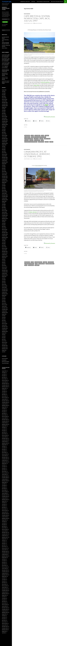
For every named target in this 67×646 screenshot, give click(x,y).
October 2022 (4, 160)
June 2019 (4, 223)
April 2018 (4, 245)
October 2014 (4, 311)
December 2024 (5, 119)
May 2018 (3, 243)
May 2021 (3, 187)
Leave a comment (38, 23)
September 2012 (5, 348)
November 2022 (5, 158)
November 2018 (5, 234)
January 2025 (4, 118)
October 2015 (4, 292)
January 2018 (4, 249)
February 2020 (4, 210)
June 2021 (4, 185)
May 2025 (3, 111)
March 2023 (4, 152)
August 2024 (4, 407)
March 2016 (4, 284)
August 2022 (4, 163)
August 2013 (4, 332)
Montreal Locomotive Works (31, 141)
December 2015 (5, 289)
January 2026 (4, 100)
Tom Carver (31, 265)
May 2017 (3, 262)
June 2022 (4, 166)
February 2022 (4, 173)
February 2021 (4, 191)
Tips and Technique (5, 363)
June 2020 (4, 204)
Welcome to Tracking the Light (57, 1)
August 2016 (4, 276)
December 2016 (5, 270)
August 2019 (4, 220)
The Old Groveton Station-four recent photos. (6, 55)
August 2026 (4, 89)
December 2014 (5, 307)
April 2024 (4, 132)
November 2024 (5, 121)
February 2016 (4, 285)
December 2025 (5, 102)
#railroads (27, 135)
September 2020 (5, 199)
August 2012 (4, 350)
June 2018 (4, 242)
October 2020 (4, 198)
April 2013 (4, 339)
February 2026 (4, 99)
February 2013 (4, 342)
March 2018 (4, 246)
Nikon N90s (36, 85)
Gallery (26, 140)
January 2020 (4, 212)
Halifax (31, 140)
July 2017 (3, 259)
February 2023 (4, 154)
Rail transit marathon (5, 361)
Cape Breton (27, 137)
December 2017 (5, 251)
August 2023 (4, 144)
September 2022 (5, 162)
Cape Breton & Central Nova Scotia (39, 137)
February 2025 (4, 116)
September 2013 (5, 331)
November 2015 (5, 290)
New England (41, 263)
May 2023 (3, 149)
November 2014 (5, 309)
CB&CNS (41, 138)
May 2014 (3, 318)
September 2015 (5, 293)
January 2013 (4, 343)
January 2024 (4, 136)
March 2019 (4, 227)
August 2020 (4, 201)
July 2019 (3, 221)
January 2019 (4, 231)
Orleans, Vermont (33, 212)
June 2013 (4, 336)
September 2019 (5, 218)
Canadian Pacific (38, 262)
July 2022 (3, 165)
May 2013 (3, 337)
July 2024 (3, 127)
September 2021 (5, 180)
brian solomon (4, 58)
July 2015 (3, 296)
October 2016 (4, 273)
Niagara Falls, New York (25, 1)
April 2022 (4, 169)
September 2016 (5, 274)
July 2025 (3, 108)
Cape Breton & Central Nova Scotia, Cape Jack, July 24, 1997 (37, 18)
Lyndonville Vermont (29, 263)
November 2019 (5, 215)
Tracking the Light (6, 1)
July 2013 (3, 334)
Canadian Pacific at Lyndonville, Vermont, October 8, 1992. (37, 154)
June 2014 (4, 317)
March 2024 (4, 133)
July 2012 (3, 351)
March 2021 (4, 190)
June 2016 (4, 279)
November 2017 (5, 534)
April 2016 (4, 282)
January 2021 (4, 193)
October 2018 (4, 235)
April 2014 (4, 320)
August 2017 (4, 257)
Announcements (5, 358)
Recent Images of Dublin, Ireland (43, 1)
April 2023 (4, 151)
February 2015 (4, 304)
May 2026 (3, 94)
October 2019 (4, 216)
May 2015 (3, 300)
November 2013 (5, 328)
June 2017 (4, 260)
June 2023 (4, 147)
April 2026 (4, 96)
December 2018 (5, 232)
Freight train (47, 138)
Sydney (51, 141)
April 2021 (4, 188)
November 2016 (5, 271)
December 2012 (5, 345)
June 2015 (4, 298)
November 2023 (5, 140)
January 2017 (4, 268)
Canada (46, 135)
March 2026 (4, 97)
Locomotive (37, 140)
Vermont (37, 265)
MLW (46, 105)
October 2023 (4, 141)
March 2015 (4, 303)
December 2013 (5, 326)
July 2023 (3, 146)
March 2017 (4, 265)
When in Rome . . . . (5, 47)
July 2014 (3, 315)
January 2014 (4, 325)
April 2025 (4, 113)
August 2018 (4, 238)
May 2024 (3, 130)
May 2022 (3, 168)
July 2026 (3, 91)
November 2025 (5, 104)
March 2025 (4, 115)
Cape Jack (36, 138)
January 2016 (4, 287)
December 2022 (5, 157)
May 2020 (3, 205)
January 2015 (4, 306)
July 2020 (3, 202)
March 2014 (4, 321)
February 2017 (4, 267)
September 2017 (5, 256)
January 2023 (4, 155)
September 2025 (5, 105)
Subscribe (5, 21)
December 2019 (5, 213)
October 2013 (4, 329)
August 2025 (4, 107)
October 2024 (4, 122)
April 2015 (4, 301)
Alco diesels (37, 135)
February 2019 (4, 229)
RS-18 (26, 265)
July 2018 (3, 240)
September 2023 (5, 143)
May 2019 (3, 224)
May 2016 (3, 281)
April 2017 (4, 263)
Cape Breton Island (29, 138)
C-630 (43, 135)
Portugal (33, 1)
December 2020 (5, 194)
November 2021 (5, 177)
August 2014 (4, 314)
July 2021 (3, 465)
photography (27, 13)
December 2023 (5, 138)
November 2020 (5, 196)
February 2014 (4, 323)
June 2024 (4, 129)
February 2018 (4, 248)
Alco (32, 135)
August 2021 (4, 182)
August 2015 (4, 295)
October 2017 (4, 254)
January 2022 (4, 174)
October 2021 (4, 179)
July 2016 (3, 278)
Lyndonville (50, 262)
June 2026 (4, 93)
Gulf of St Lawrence (45, 82)
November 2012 (5, 347)
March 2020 (4, 209)
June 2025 (4, 110)
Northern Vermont (50, 263)
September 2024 (5, 124)
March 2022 (4, 171)
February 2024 (4, 135)
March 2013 (4, 340)
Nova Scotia (41, 141)
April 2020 (4, 207)
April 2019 (4, 226)
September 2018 (5, 237)
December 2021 (5, 176)
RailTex (46, 141)
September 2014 (5, 312)
